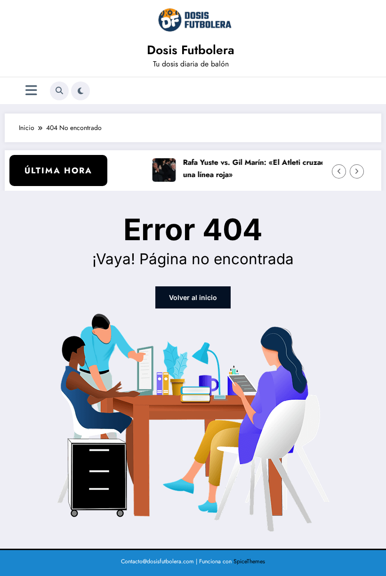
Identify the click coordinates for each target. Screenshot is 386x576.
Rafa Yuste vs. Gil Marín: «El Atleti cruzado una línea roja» (253, 168)
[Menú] (31, 91)
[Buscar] (59, 91)
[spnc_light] (80, 90)
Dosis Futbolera (190, 50)
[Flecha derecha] (356, 171)
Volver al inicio (193, 297)
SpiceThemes (249, 561)
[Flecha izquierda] (339, 171)
